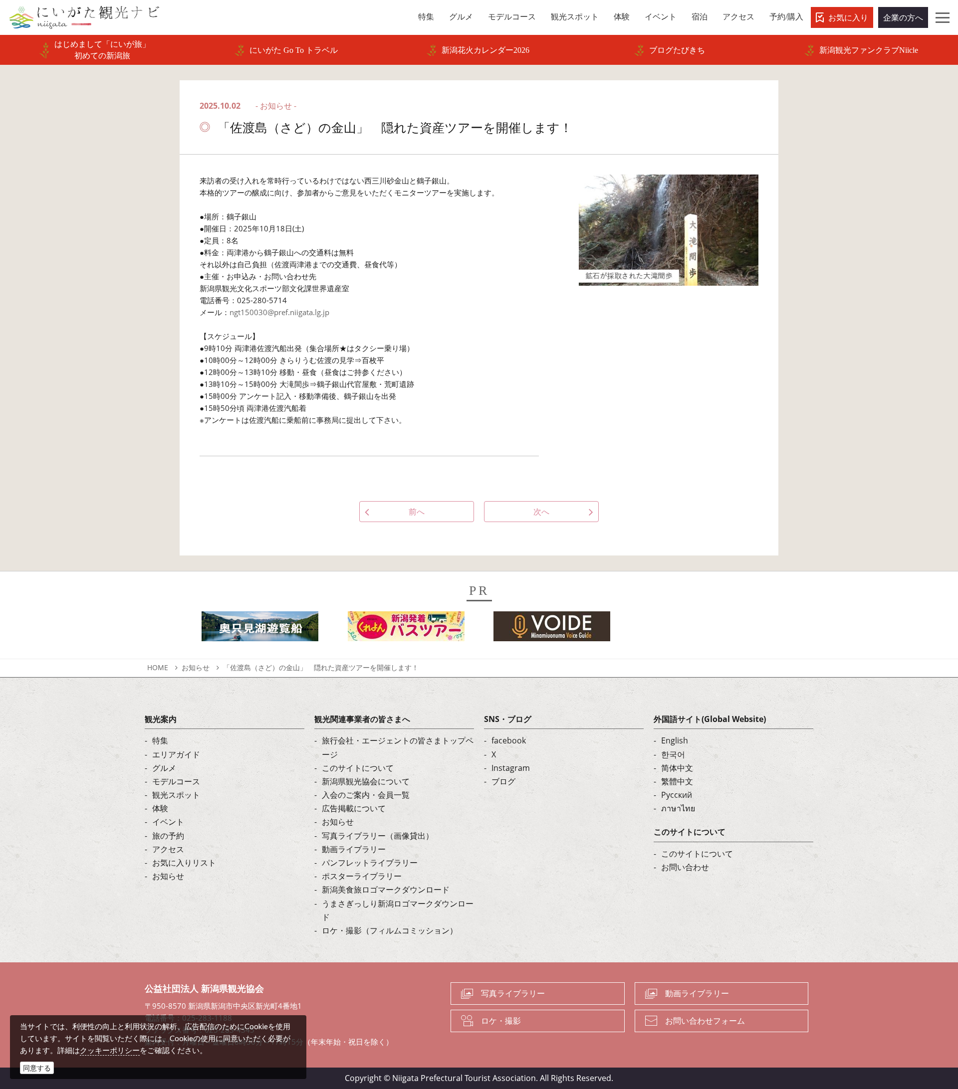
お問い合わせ (685, 867)
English (674, 740)
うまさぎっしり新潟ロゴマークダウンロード (398, 910)
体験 (160, 808)
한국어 (673, 754)
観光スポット (176, 794)
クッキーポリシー (110, 1050)
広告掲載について (354, 808)
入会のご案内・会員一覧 (366, 794)
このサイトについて (358, 767)
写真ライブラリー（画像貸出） (378, 835)
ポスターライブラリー (362, 876)
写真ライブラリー (513, 993)
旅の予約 (168, 835)
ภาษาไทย (678, 808)
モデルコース (176, 781)
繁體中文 (677, 781)
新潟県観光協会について (366, 781)
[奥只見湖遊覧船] (260, 629)
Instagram (510, 767)
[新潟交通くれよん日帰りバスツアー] (406, 629)
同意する (37, 1068)
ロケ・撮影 (501, 1020)
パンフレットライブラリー (370, 862)
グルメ (164, 767)
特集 (160, 740)
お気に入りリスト (184, 862)
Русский (676, 794)
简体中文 (677, 767)
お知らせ (196, 667)
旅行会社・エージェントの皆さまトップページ (398, 747)
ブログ (503, 781)
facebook (508, 740)
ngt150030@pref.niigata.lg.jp (279, 312)
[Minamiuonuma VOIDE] (551, 629)
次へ (541, 511)
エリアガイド (176, 754)
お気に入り (848, 17)
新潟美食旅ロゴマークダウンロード (386, 889)
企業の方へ (903, 17)
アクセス (168, 849)
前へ (417, 511)
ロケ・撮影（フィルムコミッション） (390, 930)
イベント (168, 821)
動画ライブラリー (354, 849)
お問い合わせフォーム (705, 1020)
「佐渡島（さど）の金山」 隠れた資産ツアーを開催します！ (321, 667)
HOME (157, 667)
